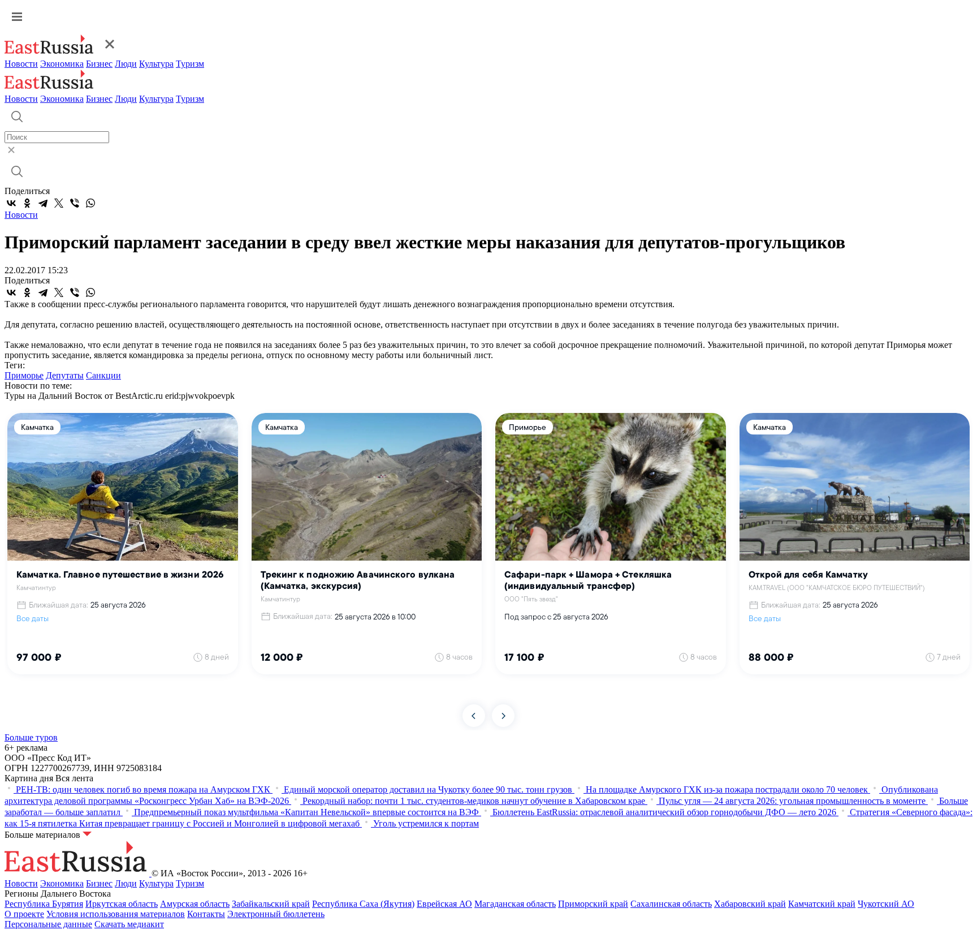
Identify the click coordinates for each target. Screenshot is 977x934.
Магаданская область (515, 904)
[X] (59, 203)
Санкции (103, 375)
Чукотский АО (886, 904)
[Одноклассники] (27, 203)
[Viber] (74, 203)
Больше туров (31, 737)
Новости (21, 63)
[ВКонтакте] (11, 203)
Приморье (24, 375)
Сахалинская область (671, 904)
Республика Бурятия (44, 904)
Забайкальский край (271, 904)
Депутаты (65, 375)
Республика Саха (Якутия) (363, 904)
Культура (156, 63)
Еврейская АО (444, 904)
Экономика (62, 63)
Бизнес (99, 63)
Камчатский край (821, 904)
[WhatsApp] (90, 203)
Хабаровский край (750, 904)
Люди (126, 63)
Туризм (190, 63)
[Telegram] (43, 203)
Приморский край (593, 904)
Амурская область (195, 904)
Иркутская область (121, 904)
